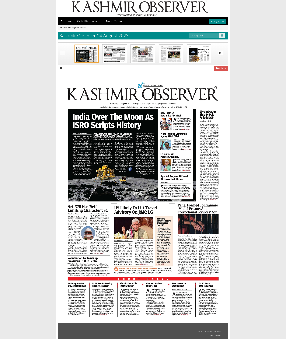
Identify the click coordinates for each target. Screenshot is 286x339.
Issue (83, 27)
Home (70, 21)
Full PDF (222, 68)
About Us (96, 21)
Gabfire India (215, 335)
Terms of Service (114, 21)
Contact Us (82, 21)
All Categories (74, 27)
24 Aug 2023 (217, 21)
